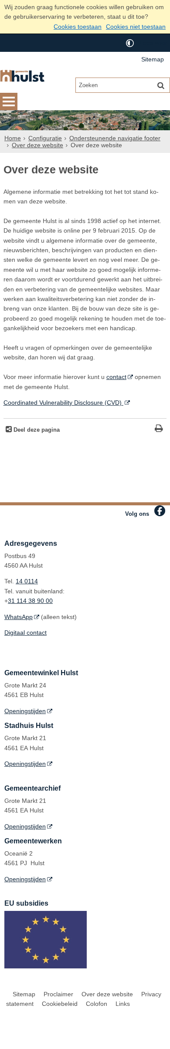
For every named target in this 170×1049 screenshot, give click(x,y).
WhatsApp (18, 616)
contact (116, 376)
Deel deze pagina (36, 430)
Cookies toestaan (78, 26)
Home (12, 138)
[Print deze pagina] (158, 429)
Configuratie (45, 138)
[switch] (129, 43)
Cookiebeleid (60, 1003)
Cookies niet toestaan (136, 26)
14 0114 (27, 581)
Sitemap (152, 59)
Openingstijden (25, 710)
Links (123, 1003)
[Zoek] (160, 85)
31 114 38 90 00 (30, 600)
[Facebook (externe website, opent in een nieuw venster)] (159, 510)
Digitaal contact (25, 632)
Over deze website (37, 145)
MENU (8, 101)
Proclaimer (58, 994)
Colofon (96, 1003)
